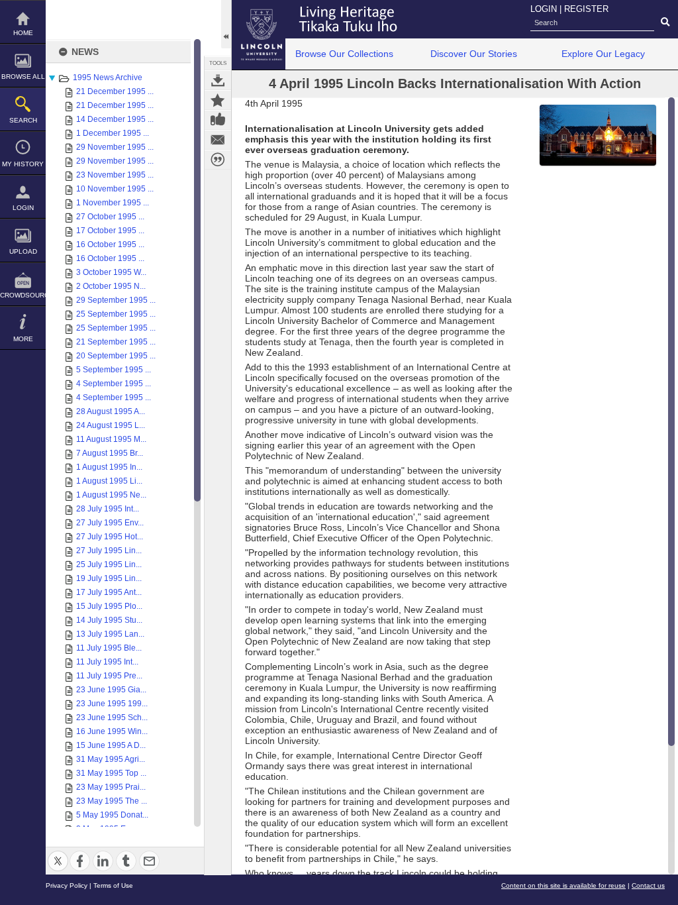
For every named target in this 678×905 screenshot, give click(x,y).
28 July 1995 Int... (107, 508)
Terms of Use (113, 885)
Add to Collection (218, 100)
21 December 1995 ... (115, 91)
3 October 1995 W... (111, 272)
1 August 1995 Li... (109, 481)
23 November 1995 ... (115, 175)
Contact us (648, 885)
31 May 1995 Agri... (110, 759)
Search (23, 120)
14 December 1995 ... (115, 119)
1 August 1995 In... (109, 467)
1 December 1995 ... (112, 133)
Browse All (23, 76)
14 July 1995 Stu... (109, 620)
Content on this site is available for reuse (563, 885)
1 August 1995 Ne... (111, 495)
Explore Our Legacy (603, 53)
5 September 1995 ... (113, 369)
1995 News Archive (107, 77)
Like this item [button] (218, 120)
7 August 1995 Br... (109, 453)
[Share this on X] (58, 853)
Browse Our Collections (344, 53)
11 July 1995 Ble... (109, 648)
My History (23, 164)
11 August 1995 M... (111, 439)
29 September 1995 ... (116, 300)
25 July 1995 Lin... (109, 564)
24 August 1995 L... (110, 425)
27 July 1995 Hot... (109, 536)
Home (23, 32)
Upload (23, 251)
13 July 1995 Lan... (110, 634)
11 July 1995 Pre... (109, 675)
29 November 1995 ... (115, 147)
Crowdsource (23, 295)
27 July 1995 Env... (110, 522)
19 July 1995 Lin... (109, 578)
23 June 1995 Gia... (111, 689)
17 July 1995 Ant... (109, 592)
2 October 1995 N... (111, 286)
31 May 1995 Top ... (111, 773)
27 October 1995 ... (110, 216)
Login (23, 207)
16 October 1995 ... (110, 244)
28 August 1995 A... (110, 411)
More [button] (23, 339)
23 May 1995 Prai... (111, 787)
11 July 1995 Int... (107, 661)
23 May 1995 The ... (111, 801)
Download (218, 80)
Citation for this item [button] (218, 160)
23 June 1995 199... (112, 703)
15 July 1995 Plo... (109, 606)
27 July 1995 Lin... (109, 550)
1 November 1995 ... (112, 202)
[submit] (665, 22)
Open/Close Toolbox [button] (226, 24)
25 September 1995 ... (116, 314)
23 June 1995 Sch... (112, 717)
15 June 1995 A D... (111, 745)
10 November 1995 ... (115, 188)
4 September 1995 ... (113, 383)
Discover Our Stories (473, 53)
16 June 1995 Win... (112, 731)
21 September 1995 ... (116, 341)
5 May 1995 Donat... (112, 815)
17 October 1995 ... (110, 230)
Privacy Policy (66, 885)
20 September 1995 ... (116, 355)
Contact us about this (218, 140)
